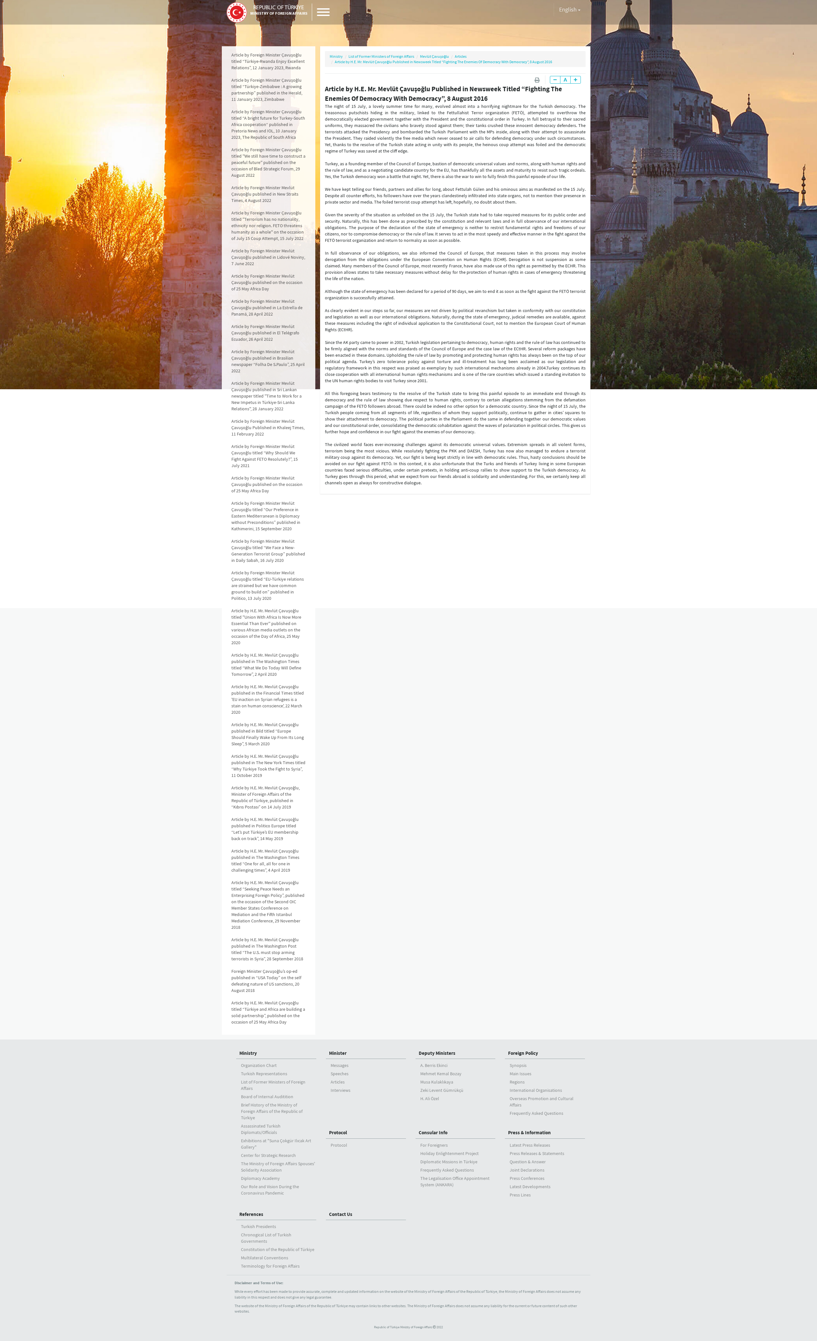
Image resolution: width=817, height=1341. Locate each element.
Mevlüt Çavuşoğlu (434, 56)
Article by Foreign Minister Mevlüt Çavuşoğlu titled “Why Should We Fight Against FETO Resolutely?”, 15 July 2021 (264, 455)
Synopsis (518, 1065)
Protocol (338, 1132)
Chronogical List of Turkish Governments (266, 1238)
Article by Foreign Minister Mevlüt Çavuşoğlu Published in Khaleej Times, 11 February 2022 (267, 427)
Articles (461, 56)
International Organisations (536, 1090)
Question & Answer (528, 1162)
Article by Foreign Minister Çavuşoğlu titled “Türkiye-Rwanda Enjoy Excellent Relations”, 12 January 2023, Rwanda (268, 61)
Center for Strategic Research (268, 1155)
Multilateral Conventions (264, 1258)
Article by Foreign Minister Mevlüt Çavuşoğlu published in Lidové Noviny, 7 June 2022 (268, 257)
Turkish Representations (264, 1074)
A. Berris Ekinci (433, 1065)
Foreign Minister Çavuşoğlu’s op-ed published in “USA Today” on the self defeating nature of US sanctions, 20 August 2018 (266, 980)
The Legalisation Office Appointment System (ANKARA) (455, 1181)
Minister (338, 1053)
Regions (517, 1082)
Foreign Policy (523, 1053)
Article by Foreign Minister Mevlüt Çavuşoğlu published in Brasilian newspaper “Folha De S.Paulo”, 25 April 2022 (268, 361)
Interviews (340, 1090)
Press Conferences (527, 1178)
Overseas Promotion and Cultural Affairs (541, 1102)
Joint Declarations (527, 1170)
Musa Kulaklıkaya (436, 1082)
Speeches (340, 1074)
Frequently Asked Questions (536, 1113)
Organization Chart (259, 1065)
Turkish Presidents (258, 1226)
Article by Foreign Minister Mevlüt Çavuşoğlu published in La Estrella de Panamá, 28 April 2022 (267, 307)
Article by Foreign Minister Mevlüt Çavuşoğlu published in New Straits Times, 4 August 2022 (264, 194)
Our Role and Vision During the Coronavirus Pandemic (270, 1190)
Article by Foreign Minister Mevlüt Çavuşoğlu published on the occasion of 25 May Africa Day (267, 282)
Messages (340, 1065)
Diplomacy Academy (260, 1178)
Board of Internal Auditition (267, 1096)
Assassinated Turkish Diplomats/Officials (261, 1129)
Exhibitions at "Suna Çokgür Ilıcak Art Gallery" (276, 1144)
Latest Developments (530, 1186)
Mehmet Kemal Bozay (440, 1074)
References (251, 1214)
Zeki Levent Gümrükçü (441, 1090)
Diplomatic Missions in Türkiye (448, 1162)
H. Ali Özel (429, 1098)
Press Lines (520, 1195)
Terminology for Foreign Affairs (270, 1266)
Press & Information (529, 1132)
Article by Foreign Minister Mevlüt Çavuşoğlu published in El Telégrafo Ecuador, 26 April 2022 (265, 333)
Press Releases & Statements (537, 1153)
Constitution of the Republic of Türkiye (277, 1249)
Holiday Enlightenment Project (449, 1153)
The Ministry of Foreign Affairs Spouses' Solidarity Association (278, 1167)
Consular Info (433, 1132)
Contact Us (340, 1214)
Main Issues (520, 1074)
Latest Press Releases (530, 1145)
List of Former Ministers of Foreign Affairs (381, 56)
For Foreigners (434, 1145)
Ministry (336, 56)
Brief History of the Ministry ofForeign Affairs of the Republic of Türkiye (272, 1111)
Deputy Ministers (437, 1053)
